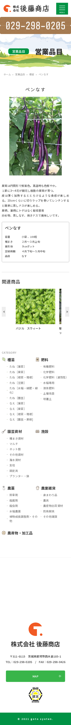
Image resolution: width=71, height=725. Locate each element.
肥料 (45, 359)
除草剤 (13, 495)
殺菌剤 (13, 500)
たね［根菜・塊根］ (22, 377)
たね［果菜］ (17, 372)
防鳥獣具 (48, 511)
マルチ (13, 444)
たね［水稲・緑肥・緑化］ (23, 390)
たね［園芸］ (17, 398)
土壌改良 (48, 393)
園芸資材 (14, 431)
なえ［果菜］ (17, 409)
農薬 (11, 488)
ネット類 (15, 449)
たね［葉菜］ (17, 366)
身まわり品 (50, 495)
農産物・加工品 (20, 532)
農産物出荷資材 (53, 506)
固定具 (13, 471)
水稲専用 (48, 383)
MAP (35, 676)
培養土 (47, 399)
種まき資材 (16, 438)
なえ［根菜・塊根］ (22, 414)
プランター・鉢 (19, 476)
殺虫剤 (13, 506)
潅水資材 (15, 460)
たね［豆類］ (17, 383)
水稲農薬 (15, 511)
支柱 (12, 465)
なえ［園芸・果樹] (21, 419)
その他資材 (16, 455)
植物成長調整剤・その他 (23, 519)
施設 (45, 431)
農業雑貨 (48, 488)
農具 (46, 500)
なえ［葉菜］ (17, 403)
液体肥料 (48, 388)
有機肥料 (48, 366)
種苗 (11, 359)
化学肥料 (48, 372)
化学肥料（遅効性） (56, 377)
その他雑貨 (50, 516)
